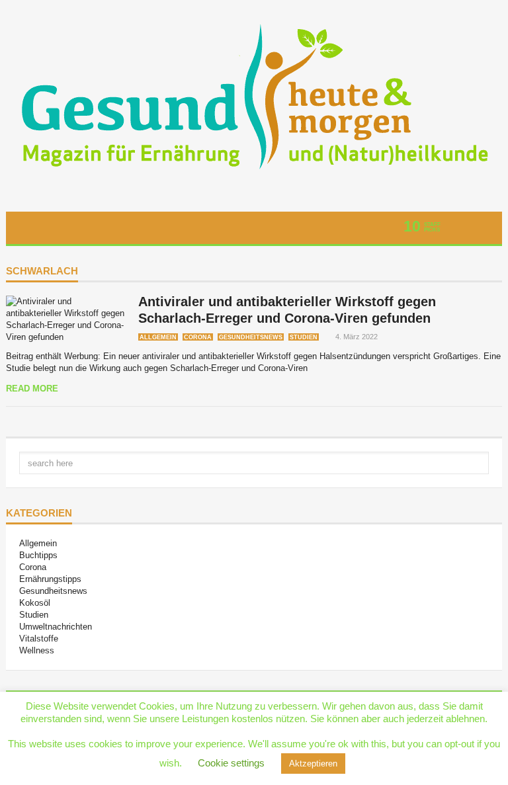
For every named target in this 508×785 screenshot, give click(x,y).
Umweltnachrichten (55, 627)
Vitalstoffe (38, 638)
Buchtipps (38, 555)
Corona (198, 337)
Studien (304, 337)
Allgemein (158, 337)
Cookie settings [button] (231, 762)
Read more (32, 388)
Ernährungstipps (50, 579)
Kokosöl (34, 603)
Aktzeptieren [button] (313, 763)
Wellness (36, 650)
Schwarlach (42, 271)
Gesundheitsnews (250, 337)
